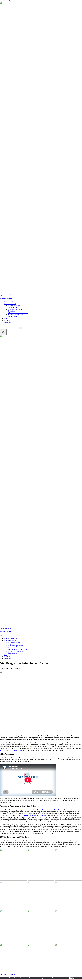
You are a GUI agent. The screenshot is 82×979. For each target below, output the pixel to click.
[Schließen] (3, 332)
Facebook (7, 320)
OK (71, 978)
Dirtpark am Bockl (14, 305)
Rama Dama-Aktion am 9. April (48, 810)
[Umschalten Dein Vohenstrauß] (35, 640)
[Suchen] (1, 326)
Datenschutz (12, 974)
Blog (6, 318)
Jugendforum (12, 307)
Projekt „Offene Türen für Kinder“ (35, 815)
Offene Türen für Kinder (16, 314)
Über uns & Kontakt (10, 302)
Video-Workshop (18, 750)
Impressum (3, 974)
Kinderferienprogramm (15, 309)
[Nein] (73, 978)
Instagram (7, 322)
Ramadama (12, 311)
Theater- (3, 750)
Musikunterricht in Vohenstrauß (18, 313)
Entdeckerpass (13, 316)
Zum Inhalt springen (6, 1)
